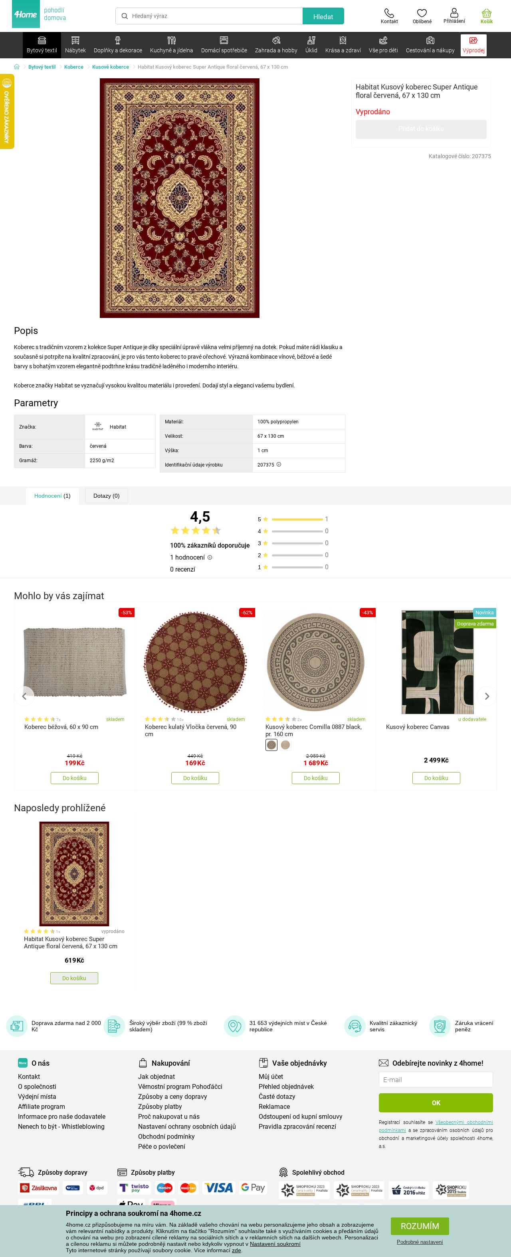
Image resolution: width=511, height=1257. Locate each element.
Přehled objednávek (286, 1087)
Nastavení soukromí (275, 1244)
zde (236, 1250)
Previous (24, 696)
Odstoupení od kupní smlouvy (301, 1117)
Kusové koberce (110, 67)
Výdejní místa (37, 1097)
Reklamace (274, 1107)
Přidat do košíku (421, 129)
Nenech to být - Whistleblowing (61, 1127)
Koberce (73, 67)
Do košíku (75, 778)
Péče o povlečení (161, 1147)
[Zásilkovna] (38, 1188)
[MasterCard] (188, 1188)
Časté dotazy (277, 1097)
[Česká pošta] (73, 1188)
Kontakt (29, 1077)
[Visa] (218, 1188)
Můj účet (271, 1077)
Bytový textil (41, 67)
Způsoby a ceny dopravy (172, 1097)
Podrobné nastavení (420, 1242)
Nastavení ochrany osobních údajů (187, 1127)
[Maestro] (164, 1188)
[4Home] (19, 67)
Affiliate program (41, 1107)
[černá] (271, 745)
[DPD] (97, 1188)
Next (487, 696)
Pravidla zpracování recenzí (297, 1127)
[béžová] (285, 745)
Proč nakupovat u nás (169, 1117)
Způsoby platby (160, 1107)
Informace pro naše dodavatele (61, 1117)
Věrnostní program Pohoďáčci (180, 1087)
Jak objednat (156, 1077)
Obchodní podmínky (166, 1137)
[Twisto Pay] (134, 1188)
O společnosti (37, 1087)
